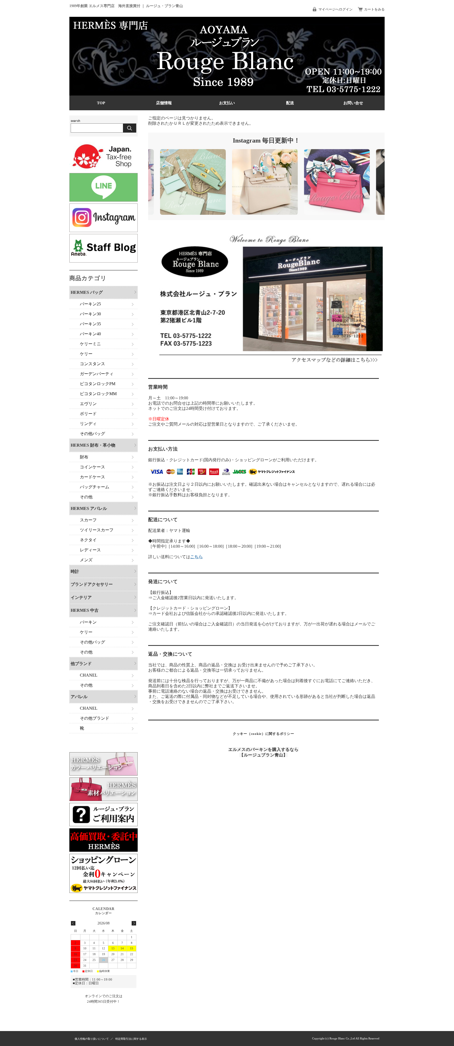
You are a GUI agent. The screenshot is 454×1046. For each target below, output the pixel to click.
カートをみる (374, 9)
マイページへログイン (335, 9)
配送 (290, 103)
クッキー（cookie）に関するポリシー (263, 734)
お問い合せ (353, 103)
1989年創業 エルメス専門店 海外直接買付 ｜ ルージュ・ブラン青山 (126, 6)
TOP (101, 103)
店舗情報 (164, 103)
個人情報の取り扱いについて (92, 1038)
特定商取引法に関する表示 (131, 1038)
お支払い (227, 103)
